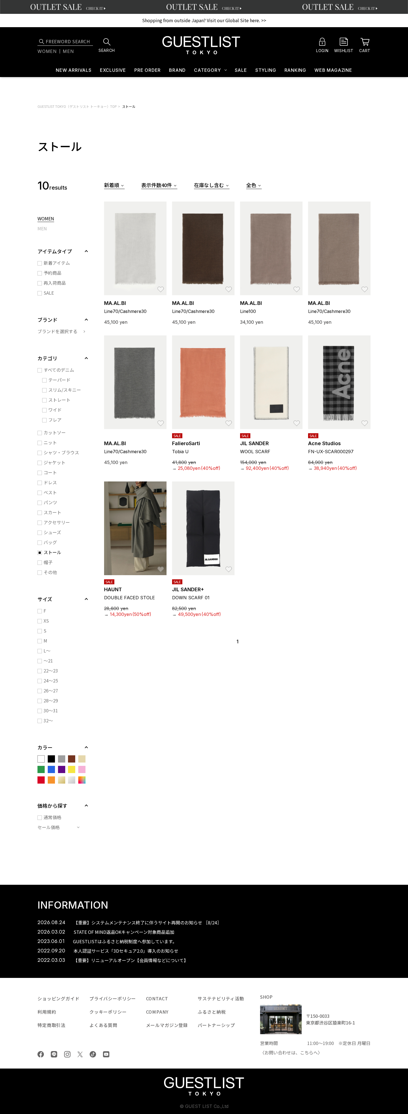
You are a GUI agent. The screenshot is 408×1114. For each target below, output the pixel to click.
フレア (55, 419)
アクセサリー (57, 522)
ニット (50, 442)
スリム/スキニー (64, 389)
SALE (241, 70)
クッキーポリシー (108, 1011)
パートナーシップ (216, 1025)
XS (46, 620)
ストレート (59, 399)
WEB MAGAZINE (333, 70)
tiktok (93, 1054)
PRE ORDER (147, 70)
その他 (50, 572)
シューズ (52, 532)
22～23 (51, 670)
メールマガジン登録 (167, 1025)
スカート (52, 512)
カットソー (55, 432)
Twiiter (80, 1054)
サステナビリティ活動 (221, 998)
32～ (48, 720)
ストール (128, 106)
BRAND (177, 70)
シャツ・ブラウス (61, 452)
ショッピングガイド (58, 998)
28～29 (51, 700)
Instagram (67, 1054)
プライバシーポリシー (112, 998)
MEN (42, 229)
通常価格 (52, 817)
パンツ (50, 502)
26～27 (51, 690)
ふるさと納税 (212, 1011)
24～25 (51, 680)
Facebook (40, 1054)
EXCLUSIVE (113, 70)
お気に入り (160, 286)
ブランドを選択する (57, 331)
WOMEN (45, 219)
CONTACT (157, 998)
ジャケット (55, 462)
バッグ (50, 542)
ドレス (50, 482)
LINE (54, 1054)
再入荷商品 (55, 282)
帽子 (48, 562)
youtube (106, 1054)
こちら (306, 1052)
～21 (48, 660)
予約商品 (52, 272)
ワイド (55, 409)
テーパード (59, 379)
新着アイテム (57, 262)
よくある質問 (103, 1025)
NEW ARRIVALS (74, 70)
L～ (47, 650)
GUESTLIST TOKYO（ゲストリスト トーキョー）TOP (77, 106)
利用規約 (46, 1011)
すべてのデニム (59, 369)
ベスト (50, 492)
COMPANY (157, 1011)
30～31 (51, 710)
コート (50, 472)
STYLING (265, 70)
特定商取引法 (51, 1025)
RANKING (295, 70)
